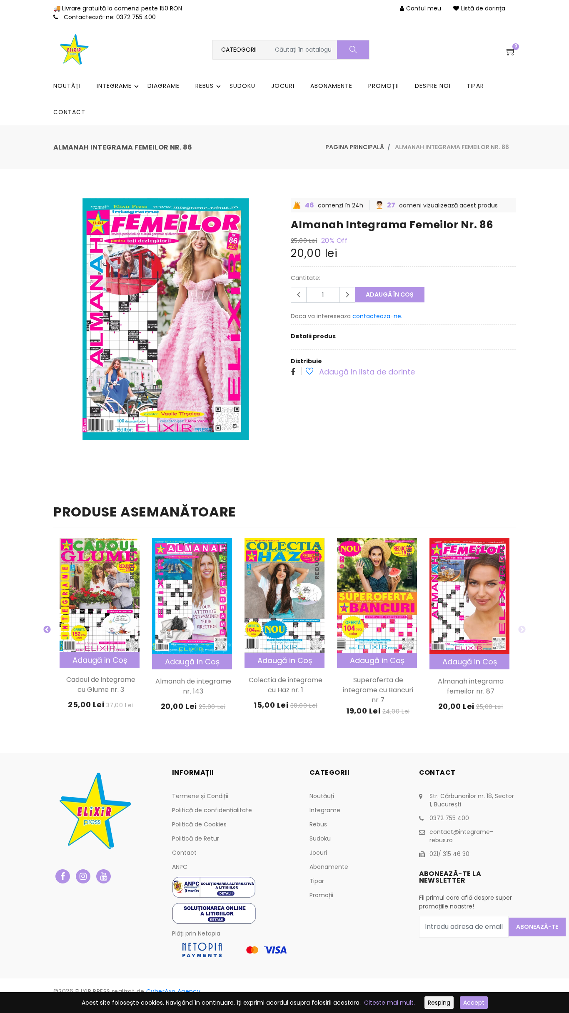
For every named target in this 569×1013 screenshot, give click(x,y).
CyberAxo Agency (173, 991)
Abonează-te (537, 927)
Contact (184, 852)
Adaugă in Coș (99, 660)
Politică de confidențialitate (212, 810)
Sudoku (320, 838)
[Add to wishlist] (305, 372)
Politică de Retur (195, 838)
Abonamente (328, 867)
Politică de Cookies (199, 824)
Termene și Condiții (200, 796)
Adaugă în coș (390, 294)
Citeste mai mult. (389, 1002)
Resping (439, 1002)
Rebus (318, 824)
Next (522, 630)
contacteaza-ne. (377, 316)
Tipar (316, 881)
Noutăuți (321, 796)
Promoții (321, 895)
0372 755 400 (136, 17)
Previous (47, 630)
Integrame (324, 810)
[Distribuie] (293, 372)
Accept (473, 1002)
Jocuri (318, 852)
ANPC (179, 867)
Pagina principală (354, 147)
